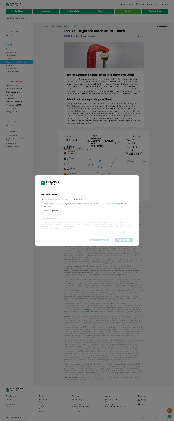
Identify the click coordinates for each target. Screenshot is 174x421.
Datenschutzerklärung (112, 204)
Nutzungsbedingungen (59, 204)
